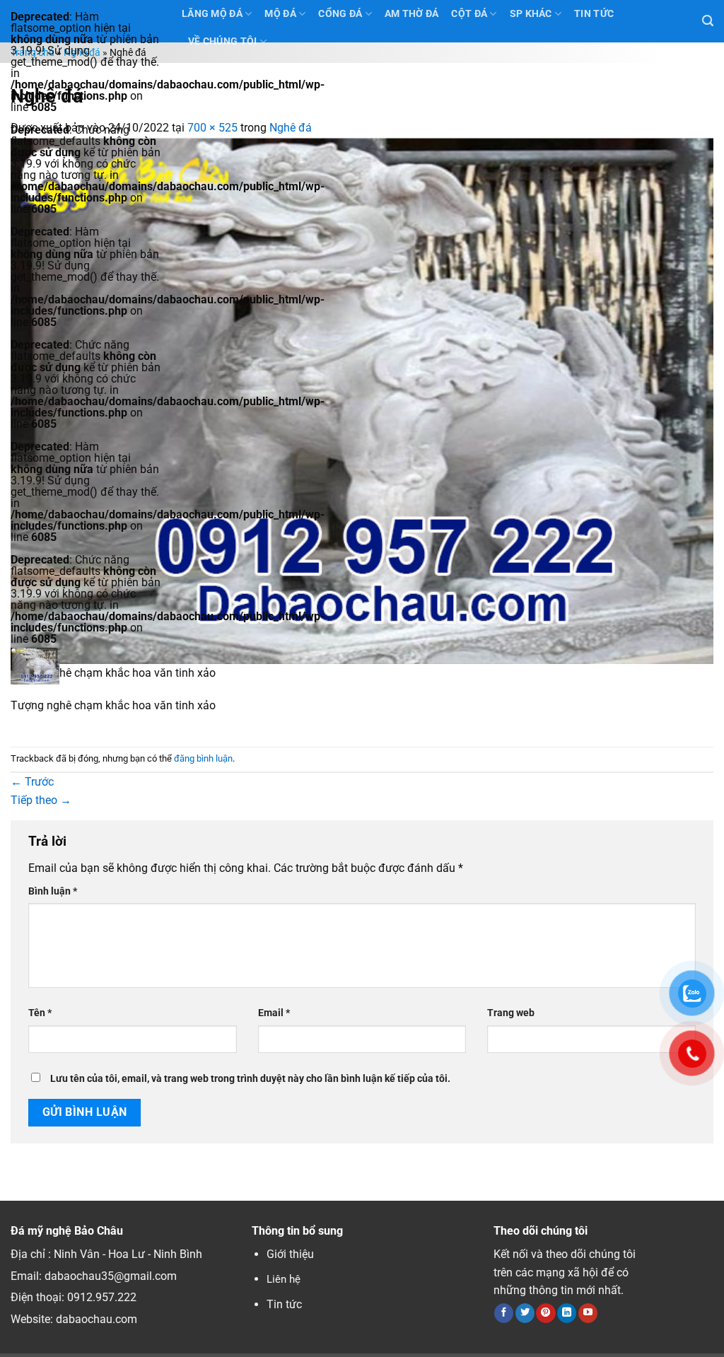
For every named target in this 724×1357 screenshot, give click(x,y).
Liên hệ (283, 1279)
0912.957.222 (101, 1297)
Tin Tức (594, 14)
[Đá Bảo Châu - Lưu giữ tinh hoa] (85, 666)
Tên (40, 1013)
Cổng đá (340, 14)
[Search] (707, 21)
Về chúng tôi (222, 41)
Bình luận (52, 891)
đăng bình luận (203, 758)
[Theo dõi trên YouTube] (587, 1313)
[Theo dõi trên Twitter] (525, 1313)
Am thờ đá (412, 14)
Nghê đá (82, 53)
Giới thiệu (290, 1254)
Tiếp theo (41, 800)
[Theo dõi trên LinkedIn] (566, 1313)
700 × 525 (212, 127)
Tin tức (284, 1304)
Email (274, 1013)
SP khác (531, 14)
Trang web (511, 1013)
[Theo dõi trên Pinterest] (545, 1313)
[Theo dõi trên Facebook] (503, 1313)
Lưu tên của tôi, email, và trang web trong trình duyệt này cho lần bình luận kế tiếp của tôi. (250, 1079)
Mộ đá (280, 14)
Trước (32, 781)
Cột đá (469, 14)
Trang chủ (32, 53)
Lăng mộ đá (212, 14)
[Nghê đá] (362, 400)
